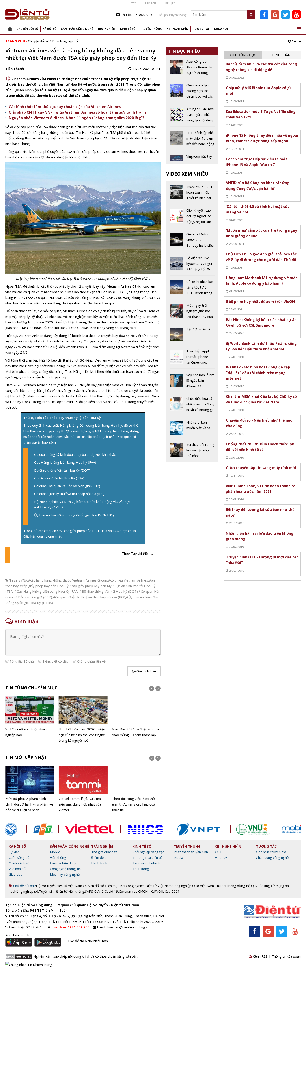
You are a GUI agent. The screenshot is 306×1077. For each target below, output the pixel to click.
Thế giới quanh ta (104, 852)
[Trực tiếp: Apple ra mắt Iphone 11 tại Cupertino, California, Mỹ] (192, 358)
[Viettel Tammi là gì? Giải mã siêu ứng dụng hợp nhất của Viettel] (83, 789)
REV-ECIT (150, 3)
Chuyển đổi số (27, 29)
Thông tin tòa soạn (286, 956)
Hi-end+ (221, 857)
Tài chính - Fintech (146, 863)
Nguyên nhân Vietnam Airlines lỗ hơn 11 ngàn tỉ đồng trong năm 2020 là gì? (76, 117)
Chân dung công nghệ (272, 857)
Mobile (55, 852)
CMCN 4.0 (145, 891)
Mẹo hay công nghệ (65, 874)
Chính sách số (19, 863)
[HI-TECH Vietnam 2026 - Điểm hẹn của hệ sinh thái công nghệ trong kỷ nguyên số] (83, 719)
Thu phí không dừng (230, 885)
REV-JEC (170, 3)
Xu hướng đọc (243, 55)
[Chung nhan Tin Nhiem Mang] (28, 964)
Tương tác (201, 29)
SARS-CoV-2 (94, 891)
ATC (133, 3)
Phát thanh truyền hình (191, 852)
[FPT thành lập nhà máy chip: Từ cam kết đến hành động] (192, 140)
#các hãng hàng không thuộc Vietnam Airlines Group (67, 580)
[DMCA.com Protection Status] (18, 956)
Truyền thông (151, 29)
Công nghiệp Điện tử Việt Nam (149, 885)
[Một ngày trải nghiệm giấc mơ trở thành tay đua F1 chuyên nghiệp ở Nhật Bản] (192, 313)
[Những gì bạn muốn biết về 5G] (192, 429)
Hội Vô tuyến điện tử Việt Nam (59, 885)
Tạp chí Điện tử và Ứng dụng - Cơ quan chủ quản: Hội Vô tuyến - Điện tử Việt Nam (72, 905)
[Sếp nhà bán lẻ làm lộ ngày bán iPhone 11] (192, 382)
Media (178, 857)
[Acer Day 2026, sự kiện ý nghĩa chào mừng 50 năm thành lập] (136, 716)
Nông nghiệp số (26, 891)
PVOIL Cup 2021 (167, 891)
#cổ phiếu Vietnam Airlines (128, 580)
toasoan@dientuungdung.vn (128, 927)
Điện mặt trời (115, 885)
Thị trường (140, 868)
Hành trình (99, 863)
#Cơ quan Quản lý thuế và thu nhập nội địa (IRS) (89, 597)
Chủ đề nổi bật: (24, 885)
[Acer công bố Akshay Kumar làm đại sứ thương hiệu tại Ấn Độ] (192, 69)
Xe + (218, 852)
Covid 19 (111, 891)
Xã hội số (50, 29)
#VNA (22, 580)
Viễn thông (58, 857)
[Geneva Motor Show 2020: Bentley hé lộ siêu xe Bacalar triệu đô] (192, 241)
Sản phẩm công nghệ (77, 29)
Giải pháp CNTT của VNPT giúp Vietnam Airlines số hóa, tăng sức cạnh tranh (77, 112)
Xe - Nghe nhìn (177, 29)
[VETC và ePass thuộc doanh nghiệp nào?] (29, 716)
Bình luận (281, 55)
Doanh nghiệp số (65, 41)
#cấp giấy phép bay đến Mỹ (90, 586)
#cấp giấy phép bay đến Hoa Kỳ (44, 586)
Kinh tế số (128, 29)
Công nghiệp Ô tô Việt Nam (193, 885)
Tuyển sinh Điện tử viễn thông (61, 891)
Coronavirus (128, 891)
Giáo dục (15, 874)
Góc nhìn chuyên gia (271, 852)
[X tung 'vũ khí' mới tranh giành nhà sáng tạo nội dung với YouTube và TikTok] (192, 116)
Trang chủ (9, 29)
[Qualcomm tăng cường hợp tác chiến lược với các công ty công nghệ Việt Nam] (192, 92)
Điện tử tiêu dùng (63, 863)
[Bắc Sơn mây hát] (192, 335)
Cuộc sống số (19, 857)
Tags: (13, 580)
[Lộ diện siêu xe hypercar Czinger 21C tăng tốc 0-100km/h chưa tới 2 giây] (192, 265)
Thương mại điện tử (147, 857)
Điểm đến (98, 857)
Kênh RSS (259, 956)
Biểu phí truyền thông (172, 15)
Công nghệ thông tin (65, 868)
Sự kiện (14, 852)
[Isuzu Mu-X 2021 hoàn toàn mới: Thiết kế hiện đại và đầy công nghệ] (192, 194)
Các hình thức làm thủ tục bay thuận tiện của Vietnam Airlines (65, 106)
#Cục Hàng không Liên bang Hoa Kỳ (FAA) (47, 591)
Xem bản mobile (17, 935)
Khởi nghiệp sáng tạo (148, 852)
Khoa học (221, 29)
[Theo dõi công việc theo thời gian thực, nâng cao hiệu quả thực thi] (136, 789)
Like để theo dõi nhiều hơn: (88, 941)
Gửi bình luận (146, 671)
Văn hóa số (17, 868)
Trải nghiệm (106, 29)
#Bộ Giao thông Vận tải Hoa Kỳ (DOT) (109, 591)
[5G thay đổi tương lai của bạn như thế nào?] (192, 450)
